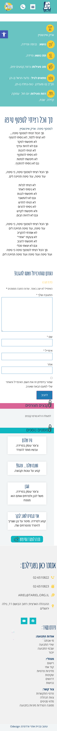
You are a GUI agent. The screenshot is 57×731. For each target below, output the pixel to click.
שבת (42, 100)
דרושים (50, 679)
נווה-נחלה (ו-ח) (24, 84)
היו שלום (27, 440)
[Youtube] (24, 621)
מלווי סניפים (47, 701)
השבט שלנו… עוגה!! (27, 465)
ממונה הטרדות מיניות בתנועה (37, 705)
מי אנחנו (49, 641)
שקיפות (49, 675)
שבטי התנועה (46, 648)
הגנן (27, 486)
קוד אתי (49, 667)
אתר (49, 364)
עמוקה (15, 94)
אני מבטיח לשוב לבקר (27, 515)
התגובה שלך (44, 295)
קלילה (50, 100)
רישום (50, 663)
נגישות (50, 683)
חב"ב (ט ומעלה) (44, 84)
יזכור (51, 652)
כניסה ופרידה (29, 44)
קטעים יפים (17, 67)
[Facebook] (33, 621)
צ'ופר (28, 67)
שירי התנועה (46, 645)
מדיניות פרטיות (45, 671)
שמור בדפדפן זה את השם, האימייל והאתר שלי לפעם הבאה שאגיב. (29, 384)
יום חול (25, 94)
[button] (4, 34)
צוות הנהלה (47, 697)
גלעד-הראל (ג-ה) (19, 78)
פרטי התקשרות (45, 693)
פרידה (30, 55)
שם (49, 336)
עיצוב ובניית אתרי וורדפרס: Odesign (29, 726)
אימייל (47, 350)
